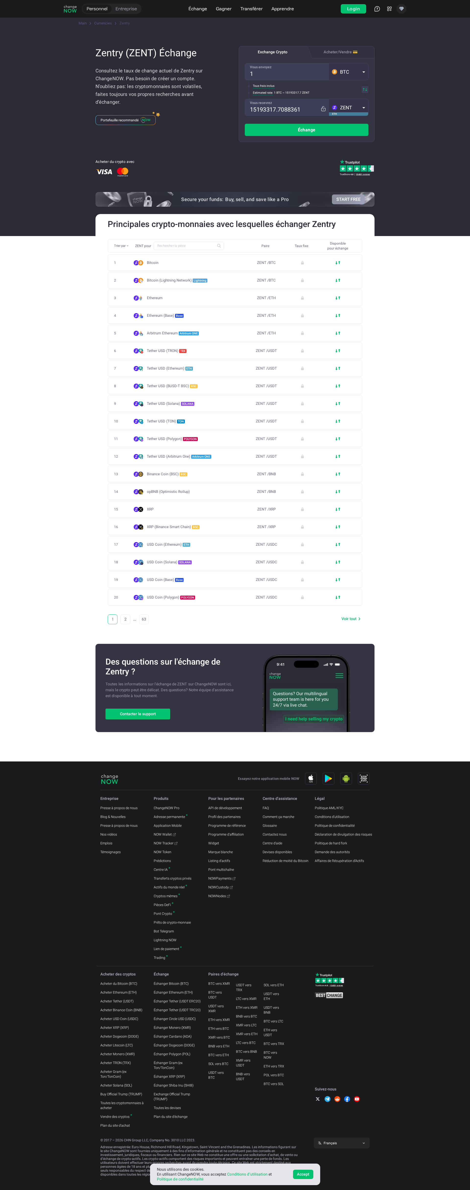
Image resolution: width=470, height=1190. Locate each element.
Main (83, 23)
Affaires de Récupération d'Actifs (339, 861)
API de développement (225, 808)
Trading (159, 958)
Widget (213, 843)
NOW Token (162, 852)
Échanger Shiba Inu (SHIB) (174, 1085)
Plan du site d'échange (171, 1117)
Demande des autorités (332, 852)
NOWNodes (217, 896)
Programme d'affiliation (226, 834)
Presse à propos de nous (119, 808)
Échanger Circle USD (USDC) (175, 1019)
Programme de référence (227, 825)
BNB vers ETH (218, 1046)
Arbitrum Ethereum (172, 333)
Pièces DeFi (162, 905)
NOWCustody (218, 887)
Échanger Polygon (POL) (172, 1054)
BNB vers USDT (243, 1076)
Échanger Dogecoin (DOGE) (174, 1045)
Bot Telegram (164, 931)
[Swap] (365, 89)
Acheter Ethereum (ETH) (118, 992)
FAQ (266, 808)
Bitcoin (152, 263)
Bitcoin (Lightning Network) (176, 280)
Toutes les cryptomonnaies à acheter (122, 1105)
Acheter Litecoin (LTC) (116, 1045)
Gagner (224, 8)
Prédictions (162, 861)
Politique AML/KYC (329, 808)
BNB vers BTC (246, 1016)
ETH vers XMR (219, 1020)
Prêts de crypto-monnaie (172, 922)
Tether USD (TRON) (166, 351)
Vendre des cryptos (114, 1117)
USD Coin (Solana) (169, 562)
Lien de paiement (166, 949)
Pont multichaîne (221, 870)
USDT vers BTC (216, 1075)
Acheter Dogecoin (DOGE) (119, 1036)
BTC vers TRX (274, 1044)
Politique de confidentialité (335, 825)
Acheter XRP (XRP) (114, 1028)
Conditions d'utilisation (332, 817)
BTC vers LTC (273, 1021)
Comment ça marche (278, 817)
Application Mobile (168, 825)
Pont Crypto (163, 914)
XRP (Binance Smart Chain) (173, 527)
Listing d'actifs (219, 861)
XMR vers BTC (219, 1037)
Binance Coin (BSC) (166, 474)
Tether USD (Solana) (170, 403)
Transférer (251, 8)
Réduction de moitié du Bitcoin (285, 861)
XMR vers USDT (243, 1062)
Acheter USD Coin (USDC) (119, 1019)
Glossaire (270, 825)
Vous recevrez (261, 103)
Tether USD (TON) (165, 421)
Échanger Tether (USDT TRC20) (177, 1010)
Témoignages (110, 852)
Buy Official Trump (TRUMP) (121, 1094)
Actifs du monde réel (169, 887)
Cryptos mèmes (165, 896)
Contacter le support (138, 714)
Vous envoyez (260, 67)
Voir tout (348, 618)
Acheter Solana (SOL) (116, 1085)
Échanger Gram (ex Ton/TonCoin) (168, 1065)
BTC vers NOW (270, 1055)
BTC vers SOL (274, 1084)
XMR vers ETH (247, 1034)
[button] (348, 71)
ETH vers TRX (274, 1066)
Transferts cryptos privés (172, 878)
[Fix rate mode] (323, 108)
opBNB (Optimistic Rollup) (168, 492)
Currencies (103, 23)
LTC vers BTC (246, 1043)
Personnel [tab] (97, 8)
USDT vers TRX (243, 987)
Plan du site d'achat (115, 1125)
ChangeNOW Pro (166, 808)
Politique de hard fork (331, 843)
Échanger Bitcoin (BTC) (171, 984)
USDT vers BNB (271, 1010)
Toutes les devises (167, 1108)
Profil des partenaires (224, 817)
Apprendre (282, 8)
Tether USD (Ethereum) (169, 368)
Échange (197, 8)
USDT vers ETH (271, 996)
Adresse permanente (169, 817)
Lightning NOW (165, 940)
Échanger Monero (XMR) (172, 1028)
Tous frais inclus (263, 86)
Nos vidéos (108, 834)
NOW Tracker (164, 843)
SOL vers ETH (274, 985)
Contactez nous (275, 834)
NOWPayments (220, 878)
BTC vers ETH (218, 1055)
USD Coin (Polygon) (170, 597)
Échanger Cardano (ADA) (173, 1036)
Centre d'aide (272, 843)
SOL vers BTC (218, 1064)
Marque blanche (220, 852)
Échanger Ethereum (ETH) (173, 992)
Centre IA (161, 870)
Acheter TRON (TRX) (115, 1063)
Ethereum (155, 298)
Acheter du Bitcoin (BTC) (118, 984)
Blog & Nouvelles (113, 817)
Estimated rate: (263, 92)
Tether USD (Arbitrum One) (178, 456)
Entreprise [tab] (126, 8)
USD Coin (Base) (165, 580)
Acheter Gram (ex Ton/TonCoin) (113, 1074)
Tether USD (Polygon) (172, 439)
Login (353, 8)
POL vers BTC (274, 1075)
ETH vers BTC (218, 1029)
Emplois (106, 843)
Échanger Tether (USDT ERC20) (177, 1001)
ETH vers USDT (270, 1032)
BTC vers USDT (215, 994)
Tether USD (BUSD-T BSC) (172, 386)
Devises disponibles (277, 852)
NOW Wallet (163, 834)
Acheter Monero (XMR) (117, 1054)
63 (144, 619)
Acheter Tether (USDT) (117, 1001)
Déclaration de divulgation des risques (343, 834)
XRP (150, 509)
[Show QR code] (364, 778)
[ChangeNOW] (70, 9)
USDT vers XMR (216, 1008)
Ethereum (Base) (165, 315)
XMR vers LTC (246, 1025)
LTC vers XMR (246, 999)
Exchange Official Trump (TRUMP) (172, 1096)
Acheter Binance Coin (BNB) (121, 1010)
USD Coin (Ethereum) (168, 544)
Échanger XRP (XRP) (169, 1076)
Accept (303, 1174)
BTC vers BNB (246, 1052)
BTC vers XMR (219, 984)
